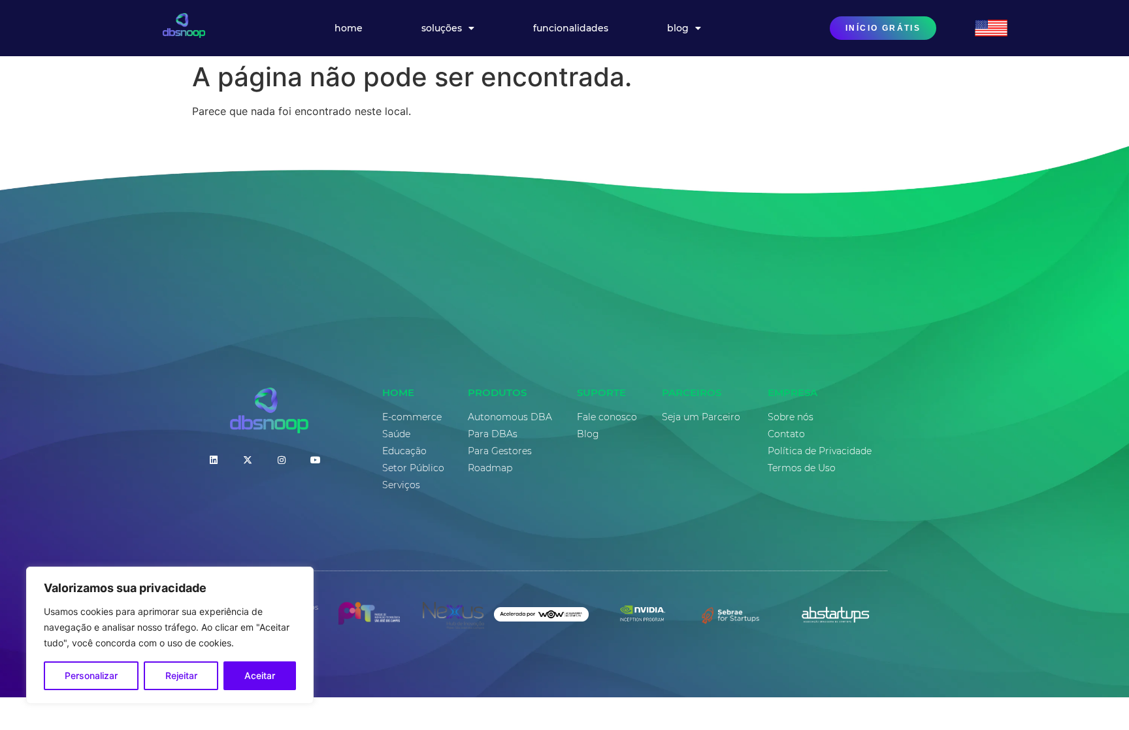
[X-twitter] (247, 460)
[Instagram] (281, 460)
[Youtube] (315, 460)
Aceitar (259, 675)
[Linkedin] (213, 460)
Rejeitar (181, 675)
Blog (678, 28)
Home (349, 28)
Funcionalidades (570, 28)
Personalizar (91, 675)
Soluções (441, 28)
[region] (170, 635)
